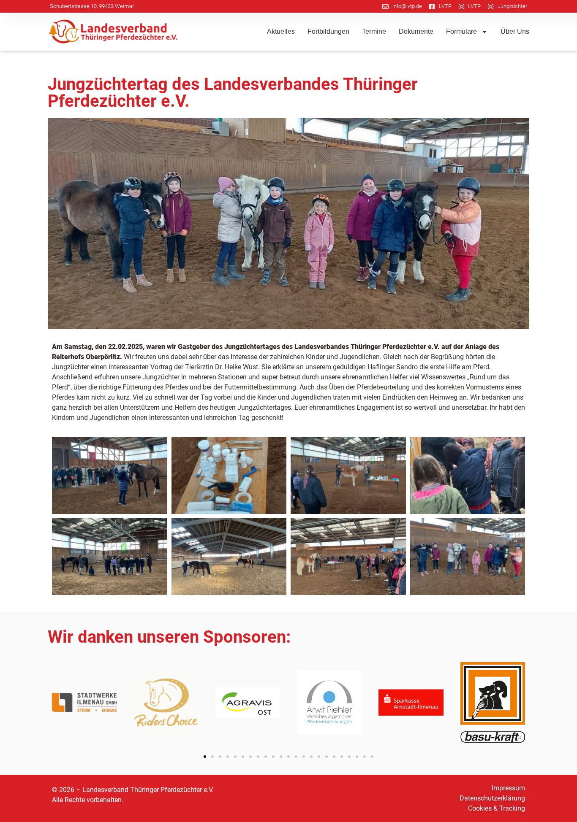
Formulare (461, 31)
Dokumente (416, 31)
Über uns (515, 31)
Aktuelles (281, 31)
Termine (374, 31)
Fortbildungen (328, 31)
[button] (205, 756)
